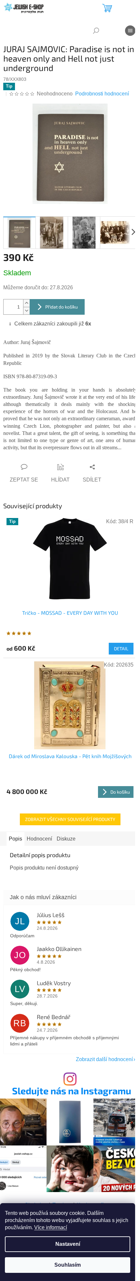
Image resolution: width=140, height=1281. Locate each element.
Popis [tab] (15, 839)
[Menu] (130, 30)
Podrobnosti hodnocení (102, 93)
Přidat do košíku (61, 306)
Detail (121, 648)
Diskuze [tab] (66, 839)
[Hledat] (96, 30)
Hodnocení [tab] (39, 839)
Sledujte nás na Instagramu (71, 1091)
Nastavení (67, 1244)
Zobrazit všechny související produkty (70, 819)
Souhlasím (67, 1265)
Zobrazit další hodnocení (104, 1059)
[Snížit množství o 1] (26, 310)
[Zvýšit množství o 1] (26, 303)
